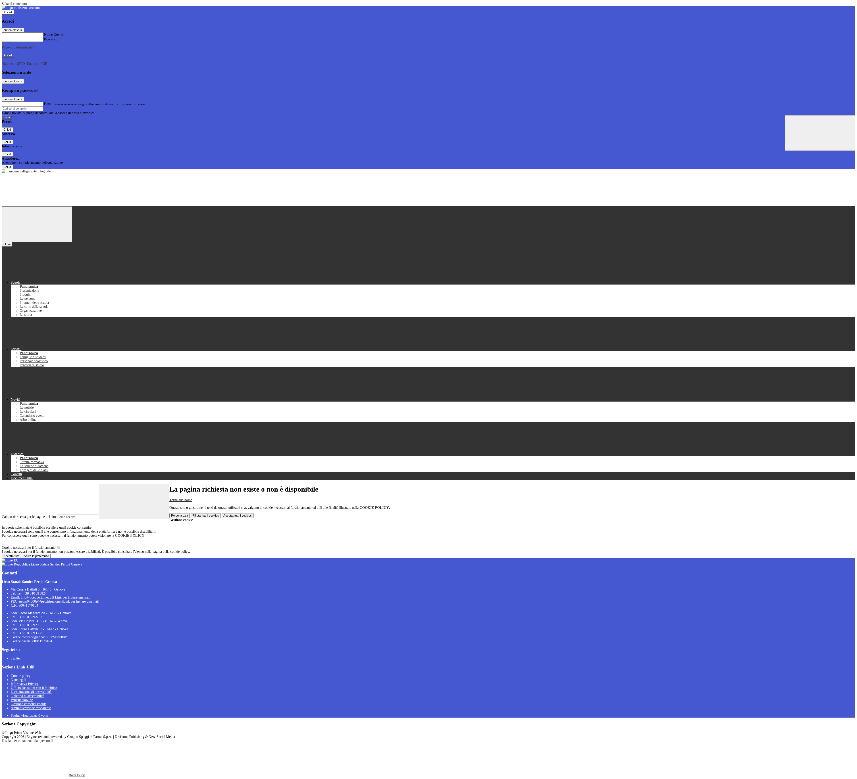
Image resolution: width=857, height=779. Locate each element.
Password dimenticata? (18, 47)
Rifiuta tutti (205, 515)
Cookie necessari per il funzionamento (29, 547)
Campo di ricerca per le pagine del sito (29, 517)
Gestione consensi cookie (28, 704)
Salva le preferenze (36, 556)
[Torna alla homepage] (27, 171)
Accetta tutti (237, 515)
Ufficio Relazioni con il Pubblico (34, 688)
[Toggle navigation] (37, 224)
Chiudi (8, 129)
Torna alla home (180, 500)
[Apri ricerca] (820, 133)
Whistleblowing (22, 700)
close (7, 244)
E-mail (48, 104)
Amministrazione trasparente (31, 708)
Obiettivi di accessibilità (27, 696)
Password (51, 39)
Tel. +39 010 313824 (32, 593)
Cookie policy (21, 676)
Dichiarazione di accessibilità (31, 692)
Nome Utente (53, 34)
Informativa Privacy (25, 684)
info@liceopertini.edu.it (55, 597)
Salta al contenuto (14, 4)
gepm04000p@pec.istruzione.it (59, 601)
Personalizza (179, 515)
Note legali (18, 680)
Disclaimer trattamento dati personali (27, 741)
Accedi (8, 12)
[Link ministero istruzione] (21, 8)
